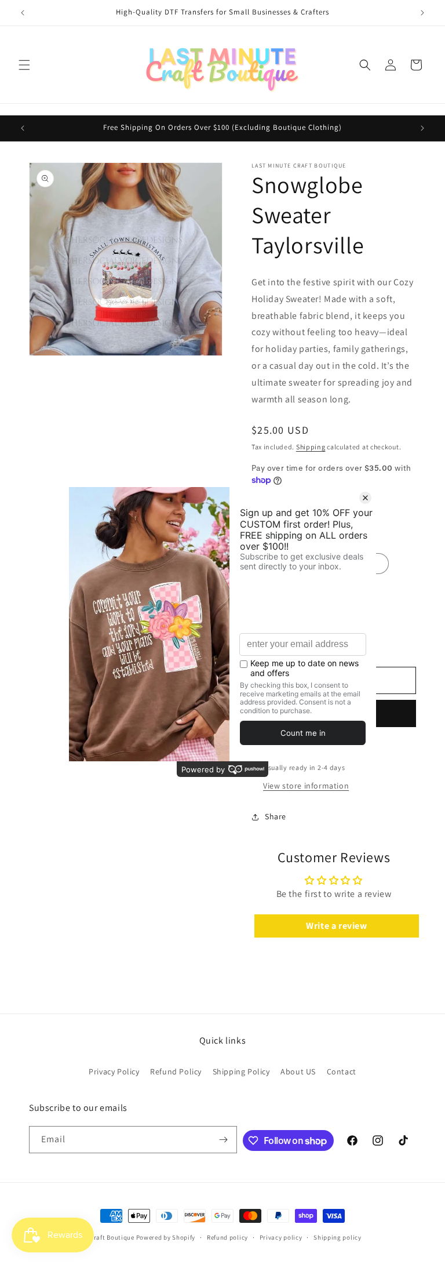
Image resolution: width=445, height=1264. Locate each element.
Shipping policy (337, 1237)
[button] (24, 65)
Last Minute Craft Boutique (94, 1237)
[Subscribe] (223, 1139)
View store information (306, 785)
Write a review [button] (336, 926)
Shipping (311, 446)
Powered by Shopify (166, 1237)
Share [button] (275, 816)
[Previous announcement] (22, 13)
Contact (341, 1071)
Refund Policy (176, 1071)
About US (298, 1071)
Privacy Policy (114, 1071)
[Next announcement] (422, 13)
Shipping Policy (241, 1071)
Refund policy (227, 1237)
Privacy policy (281, 1237)
